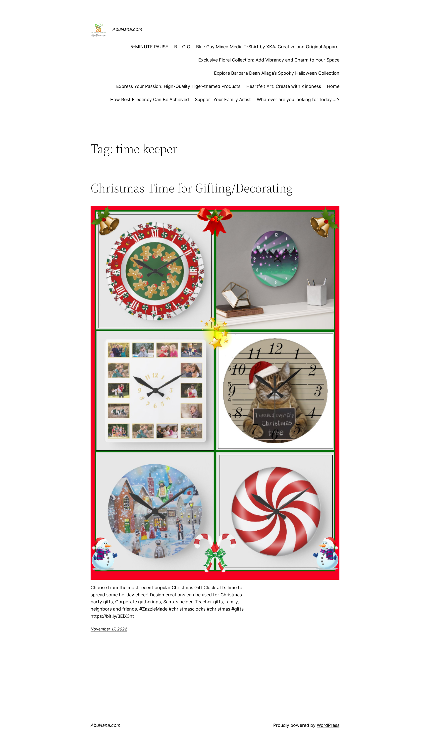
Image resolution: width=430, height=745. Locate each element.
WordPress (328, 725)
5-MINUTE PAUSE (149, 46)
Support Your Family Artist (223, 99)
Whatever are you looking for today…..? (298, 99)
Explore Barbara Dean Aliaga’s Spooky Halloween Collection (276, 73)
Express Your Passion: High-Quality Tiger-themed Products (178, 86)
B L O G (182, 46)
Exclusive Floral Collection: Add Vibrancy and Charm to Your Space (268, 59)
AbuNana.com (127, 29)
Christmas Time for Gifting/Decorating (192, 188)
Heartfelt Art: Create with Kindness (283, 86)
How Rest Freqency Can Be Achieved (149, 99)
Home (333, 86)
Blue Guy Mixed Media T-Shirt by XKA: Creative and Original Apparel (267, 46)
